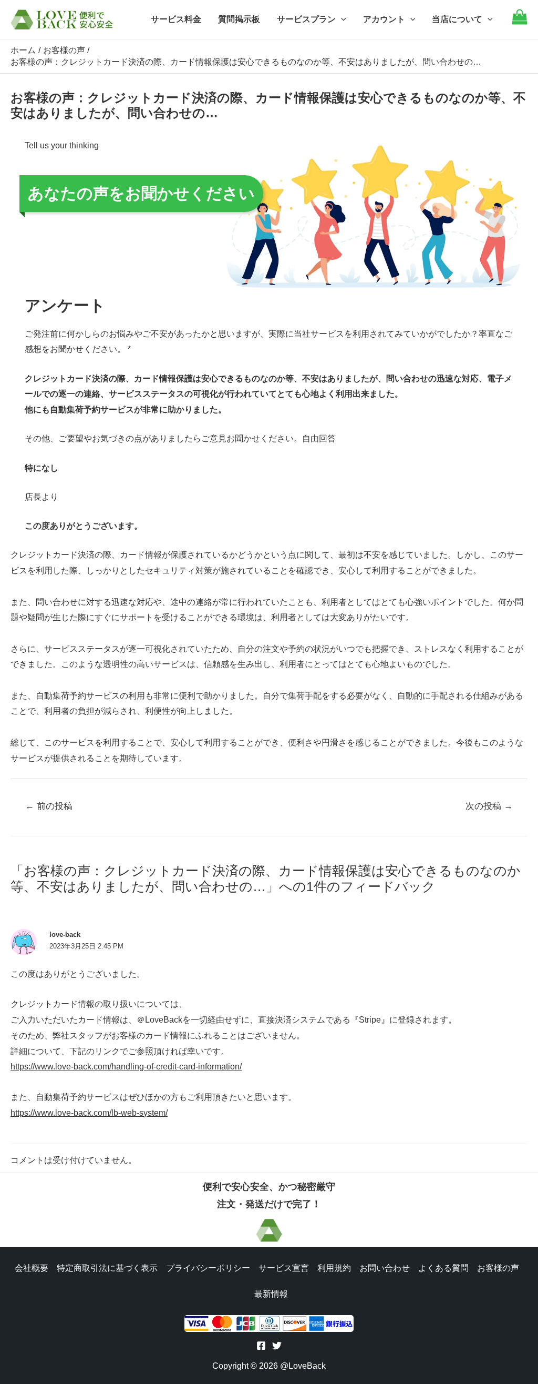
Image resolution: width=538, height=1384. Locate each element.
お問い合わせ (384, 1268)
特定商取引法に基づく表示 (107, 1268)
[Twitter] (277, 1345)
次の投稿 (489, 806)
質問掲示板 (239, 19)
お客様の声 (498, 1268)
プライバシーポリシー (208, 1268)
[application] (341, 19)
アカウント (384, 19)
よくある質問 (443, 1268)
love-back (64, 934)
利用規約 (334, 1268)
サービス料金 (176, 19)
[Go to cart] (519, 21)
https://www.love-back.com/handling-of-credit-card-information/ (126, 1066)
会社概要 (31, 1268)
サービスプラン (306, 19)
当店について (457, 19)
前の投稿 (49, 806)
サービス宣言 (283, 1268)
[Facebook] (261, 1345)
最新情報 (271, 1293)
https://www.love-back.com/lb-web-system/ (89, 1112)
